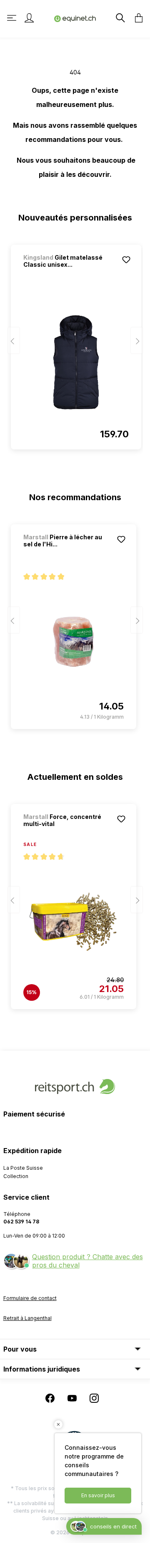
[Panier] (136, 18)
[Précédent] (14, 340)
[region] (75, 343)
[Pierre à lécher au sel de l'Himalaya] (73, 642)
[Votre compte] (29, 18)
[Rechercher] (119, 18)
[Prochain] (136, 340)
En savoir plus (98, 1495)
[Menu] (12, 18)
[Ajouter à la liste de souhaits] (126, 259)
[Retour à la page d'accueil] (75, 18)
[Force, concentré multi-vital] (73, 922)
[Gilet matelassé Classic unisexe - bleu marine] (76, 362)
